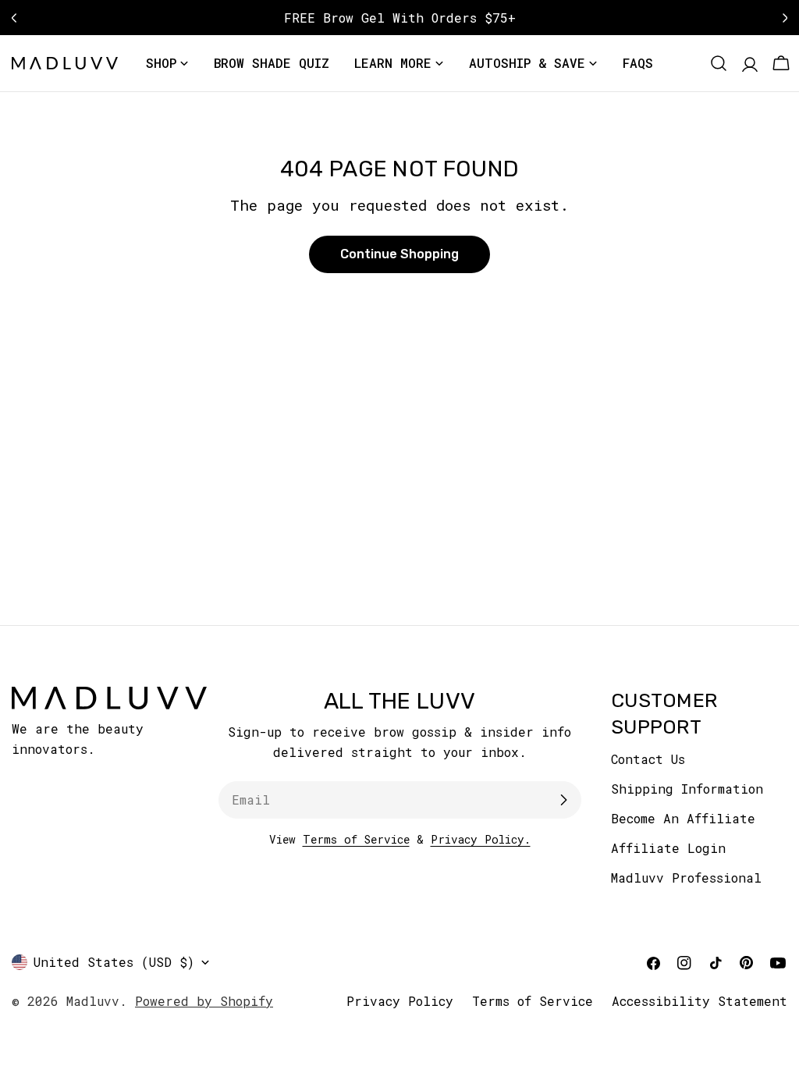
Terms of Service (356, 839)
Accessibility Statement (699, 1001)
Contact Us (648, 759)
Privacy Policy (399, 1001)
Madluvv (92, 1001)
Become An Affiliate (683, 818)
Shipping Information (687, 788)
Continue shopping (399, 254)
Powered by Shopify (204, 1001)
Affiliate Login (668, 848)
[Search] (718, 63)
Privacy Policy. (481, 839)
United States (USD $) (114, 962)
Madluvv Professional (686, 877)
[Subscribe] (563, 800)
